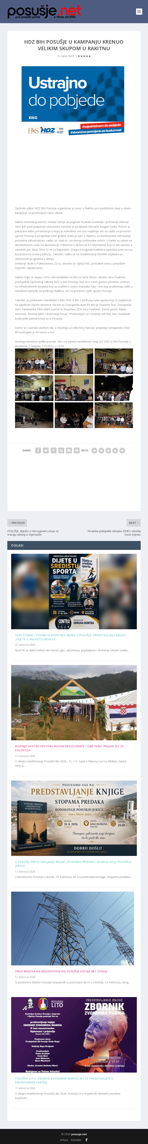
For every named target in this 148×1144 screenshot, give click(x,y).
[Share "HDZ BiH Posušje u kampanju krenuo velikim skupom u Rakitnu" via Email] (69, 450)
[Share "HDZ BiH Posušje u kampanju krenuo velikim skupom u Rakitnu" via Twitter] (46, 450)
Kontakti (76, 1140)
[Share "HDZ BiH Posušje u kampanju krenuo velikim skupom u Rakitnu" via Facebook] (38, 450)
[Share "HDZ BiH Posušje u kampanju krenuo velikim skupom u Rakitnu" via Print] (77, 450)
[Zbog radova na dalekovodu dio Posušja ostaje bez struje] (72, 928)
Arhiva (64, 1140)
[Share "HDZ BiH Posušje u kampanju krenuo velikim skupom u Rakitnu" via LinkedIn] (61, 450)
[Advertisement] (73, 173)
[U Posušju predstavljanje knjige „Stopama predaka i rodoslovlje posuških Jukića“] (74, 818)
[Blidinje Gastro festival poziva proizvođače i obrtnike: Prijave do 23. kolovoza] (74, 702)
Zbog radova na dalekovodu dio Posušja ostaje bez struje (61, 971)
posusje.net (79, 1134)
